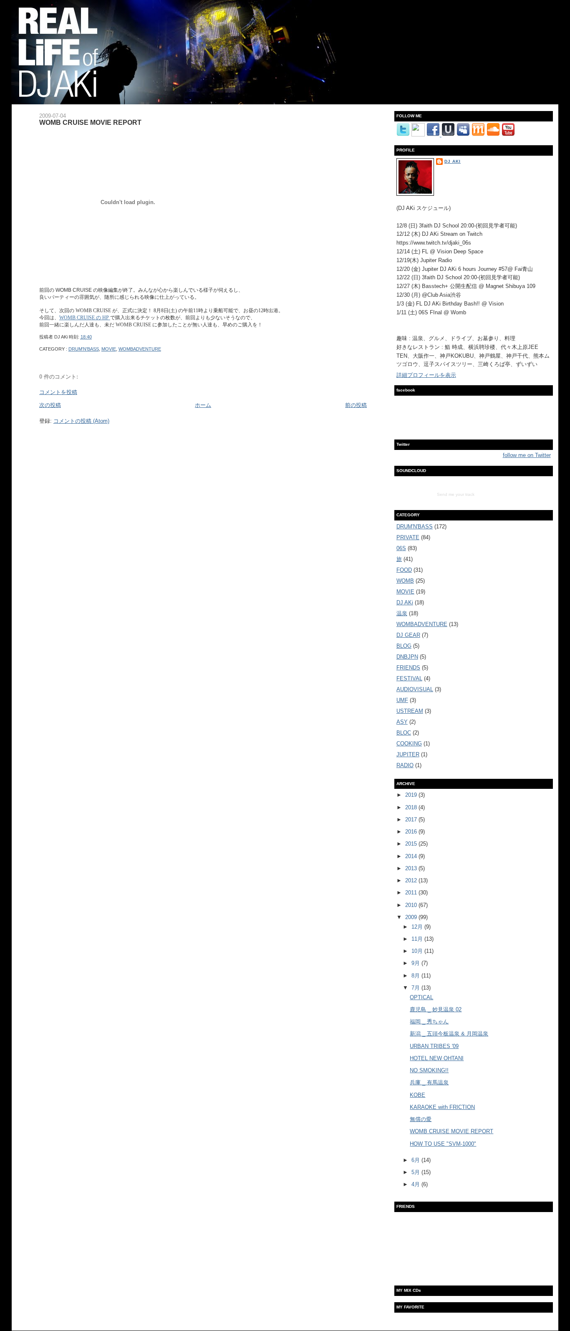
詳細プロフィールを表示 (426, 375)
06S (401, 548)
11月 (417, 939)
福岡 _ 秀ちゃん (429, 1021)
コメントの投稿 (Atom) (81, 421)
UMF (402, 700)
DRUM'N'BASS (83, 348)
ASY (402, 722)
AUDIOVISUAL (414, 689)
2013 (412, 868)
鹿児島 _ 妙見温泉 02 (436, 1009)
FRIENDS (408, 667)
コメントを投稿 (58, 392)
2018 (412, 807)
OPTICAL (421, 997)
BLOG (403, 646)
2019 (412, 795)
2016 (412, 831)
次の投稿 (50, 405)
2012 (412, 880)
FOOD (404, 570)
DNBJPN (407, 657)
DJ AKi (452, 161)
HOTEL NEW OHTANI (437, 1058)
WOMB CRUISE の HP (84, 318)
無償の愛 (420, 1119)
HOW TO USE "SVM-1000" (443, 1144)
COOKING (409, 743)
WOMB (405, 581)
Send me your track (455, 494)
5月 (416, 1172)
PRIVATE (407, 537)
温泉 (401, 613)
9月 (416, 963)
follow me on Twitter (527, 455)
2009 (412, 917)
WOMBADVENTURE (140, 348)
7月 (416, 988)
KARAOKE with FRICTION (442, 1107)
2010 (412, 905)
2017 (412, 819)
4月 (416, 1184)
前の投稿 (356, 405)
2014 (412, 856)
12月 (417, 927)
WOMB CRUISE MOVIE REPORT (90, 122)
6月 (416, 1160)
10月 (417, 951)
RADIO (405, 765)
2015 (412, 844)
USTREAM (409, 711)
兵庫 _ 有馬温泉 (429, 1082)
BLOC (403, 733)
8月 (416, 975)
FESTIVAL (409, 678)
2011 (412, 892)
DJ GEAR (408, 635)
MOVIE (108, 348)
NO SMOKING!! (429, 1070)
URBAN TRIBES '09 (434, 1046)
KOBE (417, 1095)
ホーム (203, 405)
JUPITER (407, 754)
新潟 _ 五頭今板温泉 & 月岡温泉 (449, 1033)
